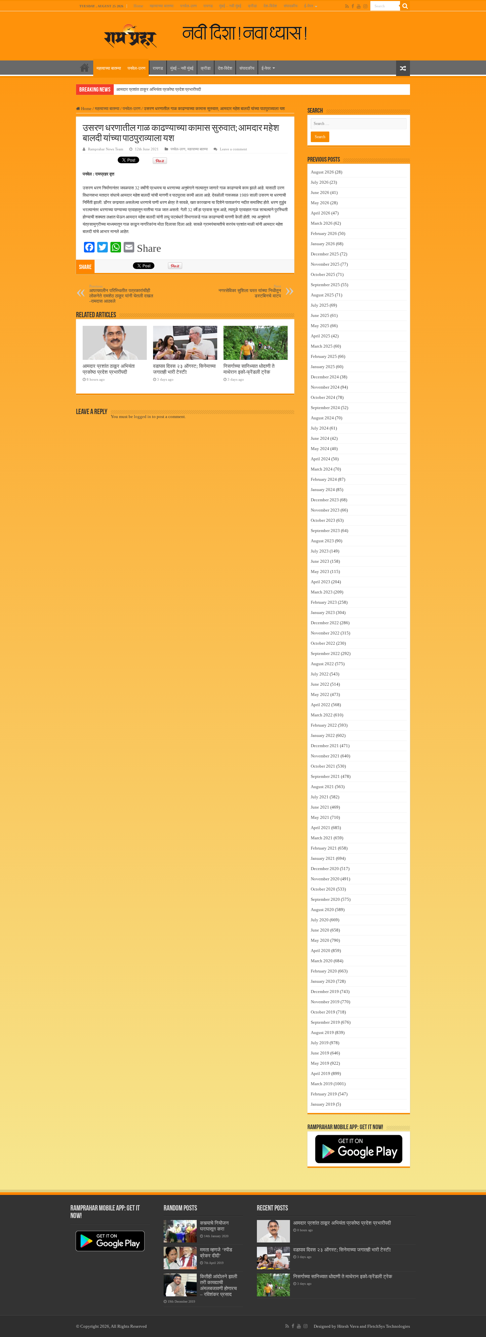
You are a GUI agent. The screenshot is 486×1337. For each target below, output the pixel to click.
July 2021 (320, 796)
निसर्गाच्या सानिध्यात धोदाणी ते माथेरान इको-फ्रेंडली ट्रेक (248, 369)
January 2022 (323, 735)
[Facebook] (353, 6)
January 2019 (323, 1104)
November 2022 (325, 632)
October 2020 (323, 889)
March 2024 (322, 469)
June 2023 (320, 561)
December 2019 (325, 991)
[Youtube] (358, 6)
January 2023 (323, 612)
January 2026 (323, 243)
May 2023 (320, 571)
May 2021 (320, 817)
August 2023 (322, 540)
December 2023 (325, 499)
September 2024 (325, 407)
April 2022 (320, 704)
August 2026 (322, 172)
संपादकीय (291, 6)
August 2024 (322, 417)
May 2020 (320, 940)
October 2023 (323, 520)
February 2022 (324, 725)
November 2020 (325, 878)
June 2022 (320, 684)
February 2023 (324, 602)
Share (149, 248)
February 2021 (324, 848)
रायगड (208, 6)
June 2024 (320, 438)
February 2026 (324, 233)
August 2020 (322, 909)
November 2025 (325, 264)
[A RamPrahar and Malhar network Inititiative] (250, 32)
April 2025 (320, 335)
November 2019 (325, 1001)
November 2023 (325, 510)
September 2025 (325, 284)
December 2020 (325, 868)
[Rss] (346, 6)
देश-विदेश (270, 6)
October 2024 (323, 397)
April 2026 (320, 212)
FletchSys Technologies (388, 1326)
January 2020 (323, 981)
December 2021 (325, 745)
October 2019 (323, 1012)
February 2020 (324, 971)
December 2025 (325, 253)
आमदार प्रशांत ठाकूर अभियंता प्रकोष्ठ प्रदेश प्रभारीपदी (158, 89)
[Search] (405, 6)
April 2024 (320, 458)
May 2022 (320, 694)
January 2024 (323, 489)
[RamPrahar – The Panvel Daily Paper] (130, 35)
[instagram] (365, 6)
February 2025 (324, 356)
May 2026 (320, 202)
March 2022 (322, 714)
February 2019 (324, 1093)
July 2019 (320, 1042)
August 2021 (322, 786)
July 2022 (320, 673)
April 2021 (320, 827)
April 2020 (320, 950)
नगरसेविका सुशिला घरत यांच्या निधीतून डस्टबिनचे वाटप (250, 291)
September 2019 (325, 1022)
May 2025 (320, 325)
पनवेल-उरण (188, 6)
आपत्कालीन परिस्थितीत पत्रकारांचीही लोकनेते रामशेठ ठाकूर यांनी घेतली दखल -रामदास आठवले (121, 294)
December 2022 (325, 622)
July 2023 (320, 551)
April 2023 (320, 581)
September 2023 (325, 530)
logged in (142, 416)
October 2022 (323, 643)
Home (138, 6)
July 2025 (320, 305)
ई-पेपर (308, 6)
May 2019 (320, 1063)
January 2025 (323, 366)
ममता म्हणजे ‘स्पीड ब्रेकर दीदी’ (216, 1252)
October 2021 (323, 766)
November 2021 (325, 755)
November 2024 (325, 387)
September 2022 (325, 653)
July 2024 (320, 428)
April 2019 (320, 1073)
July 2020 (320, 919)
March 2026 (322, 223)
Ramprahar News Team (105, 149)
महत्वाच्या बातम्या (162, 6)
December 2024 (325, 376)
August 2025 (322, 294)
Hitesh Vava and (352, 1326)
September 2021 (325, 776)
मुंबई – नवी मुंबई (230, 6)
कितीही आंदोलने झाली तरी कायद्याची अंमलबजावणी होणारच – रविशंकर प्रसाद (218, 1285)
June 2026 (320, 192)
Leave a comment (233, 149)
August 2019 (322, 1032)
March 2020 (322, 960)
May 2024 (320, 448)
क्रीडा (252, 6)
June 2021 (320, 807)
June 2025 (320, 315)
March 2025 (322, 346)
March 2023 (322, 592)
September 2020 (325, 899)
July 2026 (320, 182)
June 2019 (320, 1052)
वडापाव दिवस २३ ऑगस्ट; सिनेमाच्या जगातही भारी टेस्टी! (184, 369)
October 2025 (323, 274)
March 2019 (322, 1083)
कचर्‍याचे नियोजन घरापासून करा (214, 1226)
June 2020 (320, 930)
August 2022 (322, 663)
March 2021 (322, 837)
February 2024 (324, 479)
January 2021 (323, 858)
